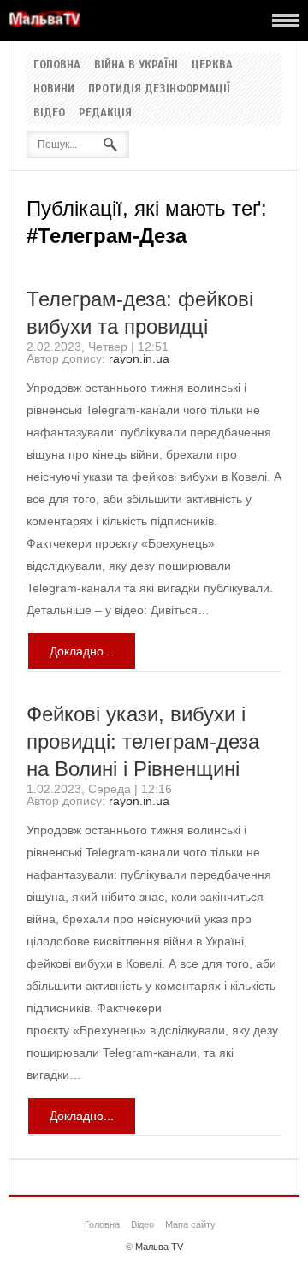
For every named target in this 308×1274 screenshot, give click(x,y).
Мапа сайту (190, 1224)
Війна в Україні (136, 65)
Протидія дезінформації (159, 89)
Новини (53, 89)
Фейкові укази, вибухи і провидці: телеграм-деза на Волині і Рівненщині (143, 741)
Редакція (105, 113)
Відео (49, 113)
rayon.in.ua (139, 358)
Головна (56, 65)
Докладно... (82, 651)
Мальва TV (159, 1246)
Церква (212, 65)
